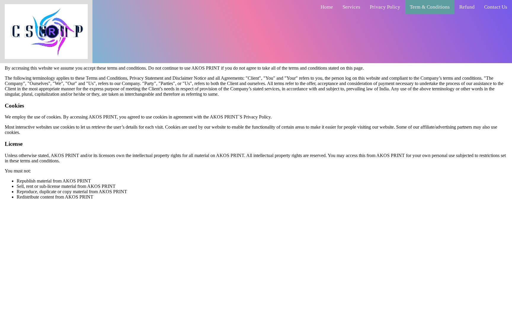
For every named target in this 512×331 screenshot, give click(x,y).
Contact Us (495, 7)
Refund (467, 7)
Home (327, 7)
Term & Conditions (430, 7)
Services (351, 7)
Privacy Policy (385, 7)
